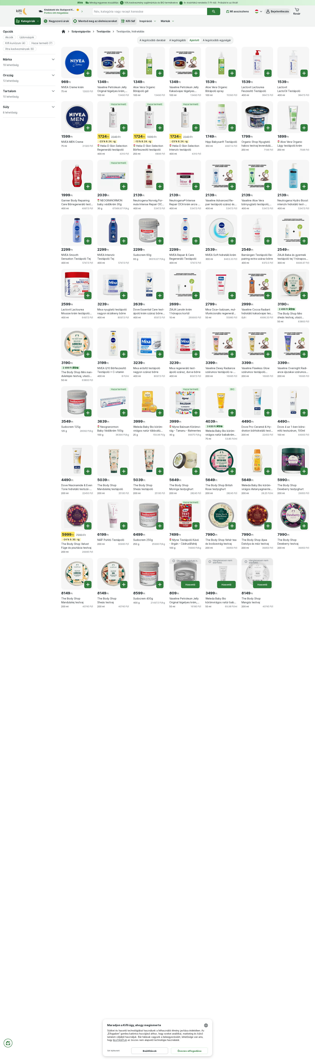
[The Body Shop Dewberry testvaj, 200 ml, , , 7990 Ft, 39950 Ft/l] (293, 515)
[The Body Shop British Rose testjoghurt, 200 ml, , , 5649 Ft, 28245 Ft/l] (221, 461)
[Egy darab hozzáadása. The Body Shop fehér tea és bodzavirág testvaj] (232, 526)
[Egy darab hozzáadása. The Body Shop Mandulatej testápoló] (123, 471)
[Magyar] (258, 11)
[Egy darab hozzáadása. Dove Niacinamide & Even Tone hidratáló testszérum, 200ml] (88, 471)
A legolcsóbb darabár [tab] (153, 40)
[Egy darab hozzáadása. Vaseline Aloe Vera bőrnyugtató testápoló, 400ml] (268, 186)
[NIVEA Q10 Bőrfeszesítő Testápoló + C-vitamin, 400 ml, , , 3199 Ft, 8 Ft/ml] (113, 343)
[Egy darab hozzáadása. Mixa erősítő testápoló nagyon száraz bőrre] (160, 354)
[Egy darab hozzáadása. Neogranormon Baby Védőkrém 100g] (123, 412)
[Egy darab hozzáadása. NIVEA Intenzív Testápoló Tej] (123, 241)
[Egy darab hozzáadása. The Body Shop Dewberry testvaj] (304, 526)
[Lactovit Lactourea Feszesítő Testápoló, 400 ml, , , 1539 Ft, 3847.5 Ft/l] (257, 62)
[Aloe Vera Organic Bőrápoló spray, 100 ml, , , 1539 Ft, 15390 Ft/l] (221, 62)
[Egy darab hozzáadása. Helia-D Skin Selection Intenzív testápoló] (196, 127)
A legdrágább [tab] (177, 40)
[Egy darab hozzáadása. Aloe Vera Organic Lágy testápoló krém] (304, 127)
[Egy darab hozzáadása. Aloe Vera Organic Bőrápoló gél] (160, 73)
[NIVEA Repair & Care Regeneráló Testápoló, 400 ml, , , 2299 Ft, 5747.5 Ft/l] (185, 230)
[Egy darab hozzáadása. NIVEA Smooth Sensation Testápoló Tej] (88, 241)
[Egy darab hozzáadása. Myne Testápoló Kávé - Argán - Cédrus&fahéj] (196, 526)
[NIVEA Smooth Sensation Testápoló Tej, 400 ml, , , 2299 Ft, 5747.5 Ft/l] (77, 230)
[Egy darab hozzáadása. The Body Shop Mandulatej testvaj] (88, 584)
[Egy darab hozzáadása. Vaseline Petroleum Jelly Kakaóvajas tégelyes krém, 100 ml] (196, 73)
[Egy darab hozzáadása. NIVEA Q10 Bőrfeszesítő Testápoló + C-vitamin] (123, 354)
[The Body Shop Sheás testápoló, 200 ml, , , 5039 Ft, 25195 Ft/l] (149, 461)
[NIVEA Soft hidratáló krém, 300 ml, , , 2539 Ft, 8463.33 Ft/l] (221, 230)
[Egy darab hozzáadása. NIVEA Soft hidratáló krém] (232, 241)
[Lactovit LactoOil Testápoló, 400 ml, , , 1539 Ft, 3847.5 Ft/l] (293, 62)
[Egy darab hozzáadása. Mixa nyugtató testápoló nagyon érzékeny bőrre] (123, 295)
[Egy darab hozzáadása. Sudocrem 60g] (160, 241)
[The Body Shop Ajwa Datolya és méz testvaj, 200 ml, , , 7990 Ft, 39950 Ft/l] (257, 515)
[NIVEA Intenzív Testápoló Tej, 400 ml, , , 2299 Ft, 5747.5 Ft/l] (113, 230)
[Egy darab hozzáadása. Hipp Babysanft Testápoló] (232, 127)
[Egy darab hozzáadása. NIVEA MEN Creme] (88, 127)
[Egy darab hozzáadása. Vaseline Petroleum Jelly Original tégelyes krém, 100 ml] (123, 73)
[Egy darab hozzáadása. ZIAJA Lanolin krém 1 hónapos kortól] (196, 295)
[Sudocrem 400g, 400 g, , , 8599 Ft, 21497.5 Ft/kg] (149, 574)
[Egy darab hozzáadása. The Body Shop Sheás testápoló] (160, 471)
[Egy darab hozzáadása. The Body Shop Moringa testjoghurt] (196, 471)
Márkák (165, 21)
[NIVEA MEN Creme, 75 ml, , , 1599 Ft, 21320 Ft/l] (77, 117)
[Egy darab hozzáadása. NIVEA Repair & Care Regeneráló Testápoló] (196, 241)
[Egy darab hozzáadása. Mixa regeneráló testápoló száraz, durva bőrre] (196, 354)
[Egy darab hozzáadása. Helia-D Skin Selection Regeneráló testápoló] (123, 127)
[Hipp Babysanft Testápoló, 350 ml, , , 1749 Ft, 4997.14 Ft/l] (221, 117)
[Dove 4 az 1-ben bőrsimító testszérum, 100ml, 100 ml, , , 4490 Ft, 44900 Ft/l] (293, 402)
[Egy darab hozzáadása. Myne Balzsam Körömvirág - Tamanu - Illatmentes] (196, 412)
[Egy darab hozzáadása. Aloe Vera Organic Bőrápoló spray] (232, 73)
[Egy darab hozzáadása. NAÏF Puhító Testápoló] (123, 526)
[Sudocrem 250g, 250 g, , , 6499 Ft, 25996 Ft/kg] (149, 515)
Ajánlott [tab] (194, 40)
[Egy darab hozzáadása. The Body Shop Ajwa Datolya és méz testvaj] (268, 526)
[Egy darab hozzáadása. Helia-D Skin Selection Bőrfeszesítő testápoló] (160, 127)
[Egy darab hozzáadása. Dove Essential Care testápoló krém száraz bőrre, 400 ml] (160, 295)
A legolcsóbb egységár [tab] (217, 40)
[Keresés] (213, 11)
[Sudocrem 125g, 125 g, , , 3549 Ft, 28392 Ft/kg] (77, 402)
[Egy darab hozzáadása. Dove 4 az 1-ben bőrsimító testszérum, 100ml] (304, 412)
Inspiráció (145, 21)
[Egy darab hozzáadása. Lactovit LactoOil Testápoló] (304, 73)
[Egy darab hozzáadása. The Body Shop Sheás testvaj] (123, 584)
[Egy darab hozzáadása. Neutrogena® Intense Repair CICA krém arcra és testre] (196, 186)
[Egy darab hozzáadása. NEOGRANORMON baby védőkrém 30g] (123, 186)
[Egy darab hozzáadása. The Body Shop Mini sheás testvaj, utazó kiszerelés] (304, 295)
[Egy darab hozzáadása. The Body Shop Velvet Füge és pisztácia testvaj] (88, 526)
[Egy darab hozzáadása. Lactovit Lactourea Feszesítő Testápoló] (268, 73)
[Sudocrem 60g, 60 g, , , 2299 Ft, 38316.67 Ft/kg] (149, 230)
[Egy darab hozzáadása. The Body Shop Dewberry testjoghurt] (304, 471)
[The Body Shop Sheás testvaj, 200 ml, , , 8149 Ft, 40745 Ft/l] (113, 574)
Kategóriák (28, 21)
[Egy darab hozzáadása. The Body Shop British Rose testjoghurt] (232, 471)
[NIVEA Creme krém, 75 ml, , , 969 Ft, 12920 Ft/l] (77, 62)
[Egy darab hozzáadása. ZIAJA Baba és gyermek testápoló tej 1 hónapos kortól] (304, 241)
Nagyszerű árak (59, 21)
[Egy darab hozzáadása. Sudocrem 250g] (160, 526)
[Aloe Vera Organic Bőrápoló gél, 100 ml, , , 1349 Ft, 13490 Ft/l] (149, 62)
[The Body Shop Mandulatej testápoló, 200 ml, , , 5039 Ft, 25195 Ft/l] (113, 461)
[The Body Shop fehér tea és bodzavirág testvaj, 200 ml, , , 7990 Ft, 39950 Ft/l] (221, 515)
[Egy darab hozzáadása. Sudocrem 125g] (88, 412)
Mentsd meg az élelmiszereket (97, 21)
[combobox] (149, 11)
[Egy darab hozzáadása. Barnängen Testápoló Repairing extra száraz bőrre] (268, 241)
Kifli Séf (130, 21)
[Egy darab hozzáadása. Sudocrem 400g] (160, 584)
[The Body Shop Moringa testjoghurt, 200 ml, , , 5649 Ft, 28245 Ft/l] (185, 461)
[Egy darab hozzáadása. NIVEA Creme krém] (88, 73)
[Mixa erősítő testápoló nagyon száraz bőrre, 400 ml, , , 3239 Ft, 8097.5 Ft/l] (149, 343)
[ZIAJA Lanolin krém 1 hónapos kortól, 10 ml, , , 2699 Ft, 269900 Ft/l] (185, 285)
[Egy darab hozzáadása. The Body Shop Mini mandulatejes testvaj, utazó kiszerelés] (88, 354)
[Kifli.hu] (63, 31)
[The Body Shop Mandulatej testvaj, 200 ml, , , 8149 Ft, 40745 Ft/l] (77, 574)
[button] (277, 11)
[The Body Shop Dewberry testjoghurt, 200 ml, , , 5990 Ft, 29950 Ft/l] (293, 461)
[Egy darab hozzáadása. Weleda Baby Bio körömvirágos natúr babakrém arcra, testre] (232, 412)
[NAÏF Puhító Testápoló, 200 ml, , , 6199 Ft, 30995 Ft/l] (113, 515)
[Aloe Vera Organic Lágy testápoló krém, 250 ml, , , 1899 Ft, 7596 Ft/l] (293, 117)
